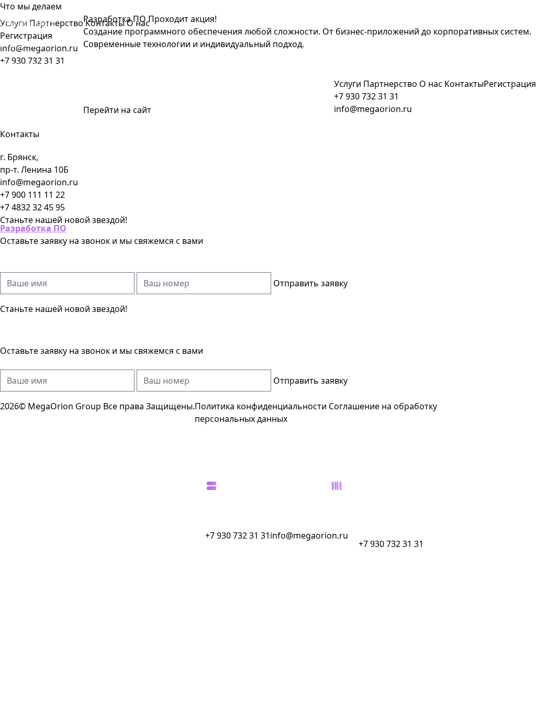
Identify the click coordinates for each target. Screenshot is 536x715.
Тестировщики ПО (37, 65)
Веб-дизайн (23, 44)
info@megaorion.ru (39, 182)
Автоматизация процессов (32, 427)
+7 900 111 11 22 (32, 194)
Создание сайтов (35, 400)
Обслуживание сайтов (30, 92)
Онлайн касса (28, 23)
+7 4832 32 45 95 (32, 207)
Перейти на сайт (117, 110)
